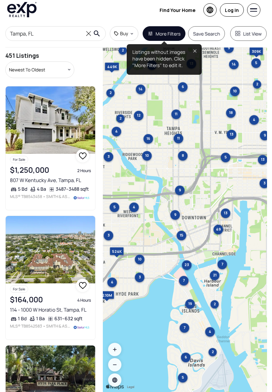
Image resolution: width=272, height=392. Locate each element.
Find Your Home (177, 10)
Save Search (206, 34)
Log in (232, 10)
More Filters (168, 34)
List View (252, 34)
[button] (114, 380)
